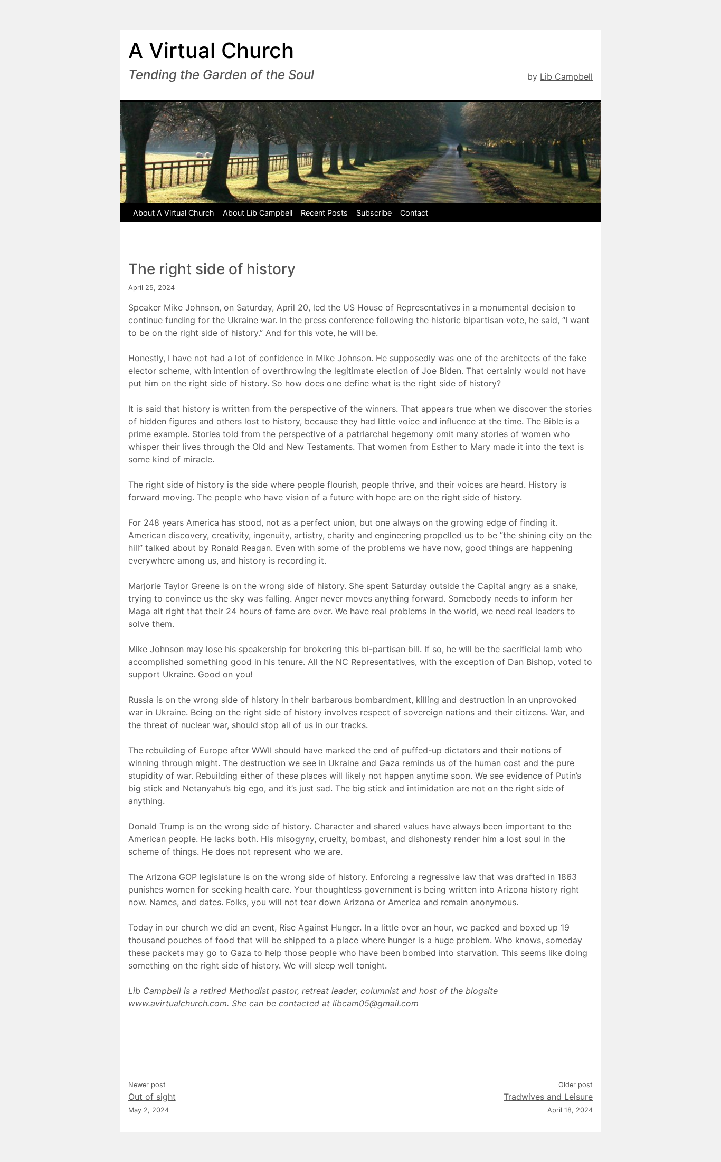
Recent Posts (324, 212)
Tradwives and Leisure (548, 1096)
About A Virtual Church (173, 212)
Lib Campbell (566, 76)
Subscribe (374, 212)
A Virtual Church (211, 50)
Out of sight (152, 1096)
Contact (414, 212)
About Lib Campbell (257, 212)
